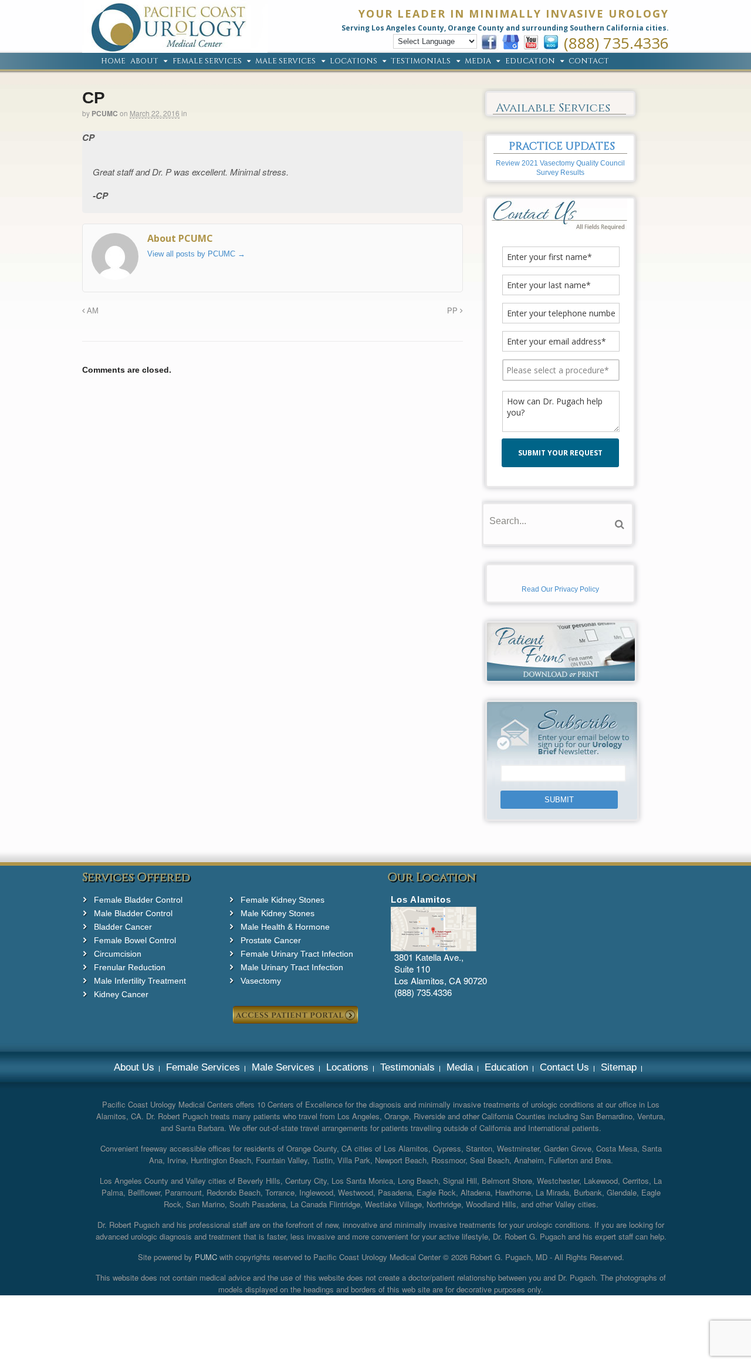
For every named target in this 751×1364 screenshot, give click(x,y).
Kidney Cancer (121, 994)
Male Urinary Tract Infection (292, 967)
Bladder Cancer (123, 926)
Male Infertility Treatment (140, 980)
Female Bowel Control (135, 940)
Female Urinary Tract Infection (297, 953)
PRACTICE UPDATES (562, 146)
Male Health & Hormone (285, 926)
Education (530, 61)
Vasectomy (261, 980)
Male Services (285, 61)
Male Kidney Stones (277, 913)
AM (92, 311)
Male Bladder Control (133, 913)
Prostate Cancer (271, 940)
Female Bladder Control (138, 899)
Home (113, 61)
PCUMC (105, 113)
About (144, 61)
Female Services (207, 61)
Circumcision (117, 953)
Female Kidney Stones (282, 899)
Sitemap (619, 1067)
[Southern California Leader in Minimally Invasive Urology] (175, 46)
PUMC (206, 1256)
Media (478, 61)
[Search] (619, 524)
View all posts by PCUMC (196, 253)
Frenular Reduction (129, 967)
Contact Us (564, 1067)
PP (453, 311)
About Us (134, 1067)
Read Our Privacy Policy (560, 589)
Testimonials (421, 61)
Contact (589, 61)
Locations (353, 61)
